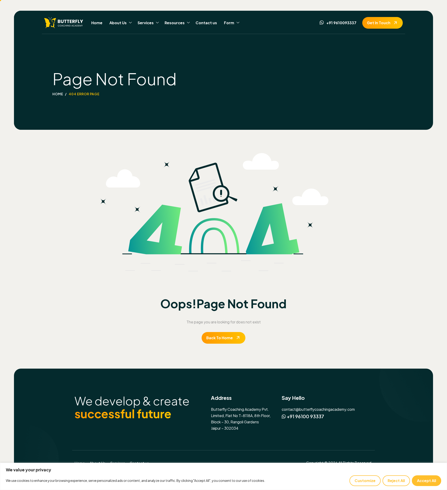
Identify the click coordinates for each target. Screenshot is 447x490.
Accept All (426, 480)
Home (96, 22)
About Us (118, 22)
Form (229, 22)
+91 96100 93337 (305, 416)
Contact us (206, 22)
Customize (365, 480)
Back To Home (219, 337)
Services (146, 22)
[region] (223, 476)
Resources (175, 22)
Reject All (396, 480)
